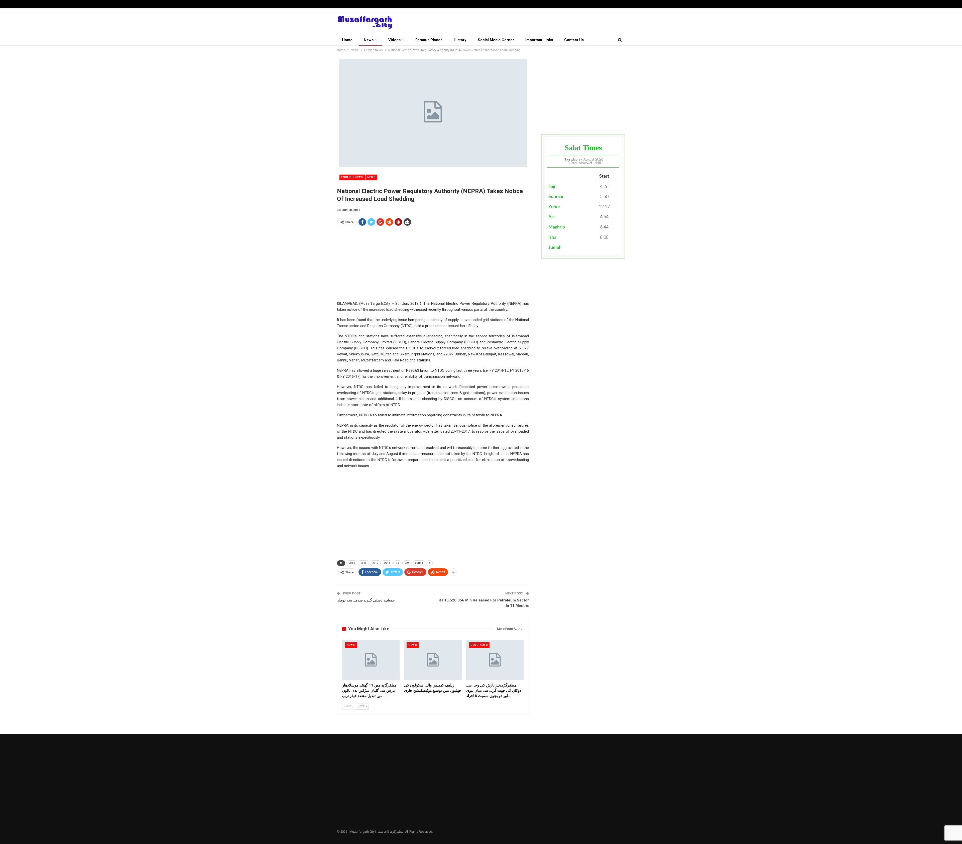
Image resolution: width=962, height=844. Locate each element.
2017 (375, 563)
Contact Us (574, 40)
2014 (352, 563)
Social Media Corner (496, 40)
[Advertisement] (433, 265)
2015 (363, 563)
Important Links (539, 40)
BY (397, 563)
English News (352, 177)
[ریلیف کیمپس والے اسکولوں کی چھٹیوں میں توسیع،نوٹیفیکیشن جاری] (432, 660)
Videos (394, 40)
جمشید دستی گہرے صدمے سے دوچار (366, 600)
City (407, 563)
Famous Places (428, 40)
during (419, 563)
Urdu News (479, 645)
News (369, 40)
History (460, 40)
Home (347, 40)
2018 (387, 563)
